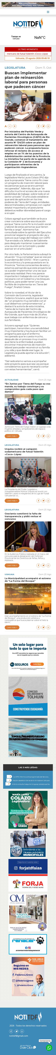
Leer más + (12, 436)
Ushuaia (9, 574)
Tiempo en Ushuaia (28, 37)
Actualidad (11, 380)
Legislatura (15, 67)
